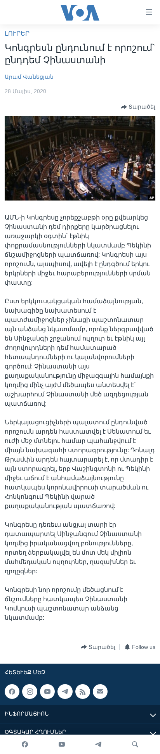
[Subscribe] (100, 691)
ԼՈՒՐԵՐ (17, 33)
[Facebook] (25, 744)
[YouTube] (61, 744)
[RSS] (82, 691)
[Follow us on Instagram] (29, 691)
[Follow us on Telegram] (64, 691)
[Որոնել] (135, 744)
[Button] (138, 107)
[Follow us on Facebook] (12, 691)
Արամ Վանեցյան (29, 77)
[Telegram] (98, 744)
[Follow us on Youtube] (47, 691)
